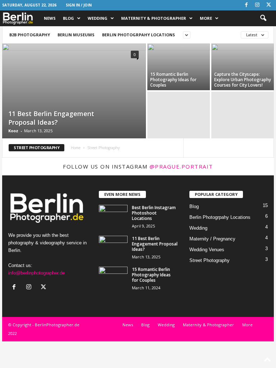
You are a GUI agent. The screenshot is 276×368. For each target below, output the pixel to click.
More (206, 18)
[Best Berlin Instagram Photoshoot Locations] (113, 215)
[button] (263, 18)
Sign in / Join (79, 5)
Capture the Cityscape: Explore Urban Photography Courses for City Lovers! (242, 79)
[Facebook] (246, 5)
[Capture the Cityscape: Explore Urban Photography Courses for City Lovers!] (242, 66)
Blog (68, 18)
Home (75, 147)
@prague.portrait (181, 166)
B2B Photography (29, 34)
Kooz (13, 130)
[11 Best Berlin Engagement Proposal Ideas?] (74, 91)
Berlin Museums (76, 34)
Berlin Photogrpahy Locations (138, 34)
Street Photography (209, 260)
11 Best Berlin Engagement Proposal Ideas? (51, 117)
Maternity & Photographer (153, 18)
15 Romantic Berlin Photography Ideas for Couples (173, 79)
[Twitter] (268, 5)
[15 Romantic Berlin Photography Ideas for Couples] (178, 66)
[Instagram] (257, 5)
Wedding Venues (206, 249)
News (50, 18)
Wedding (97, 18)
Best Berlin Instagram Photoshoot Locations (154, 212)
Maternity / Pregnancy (212, 239)
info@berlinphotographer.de (36, 273)
